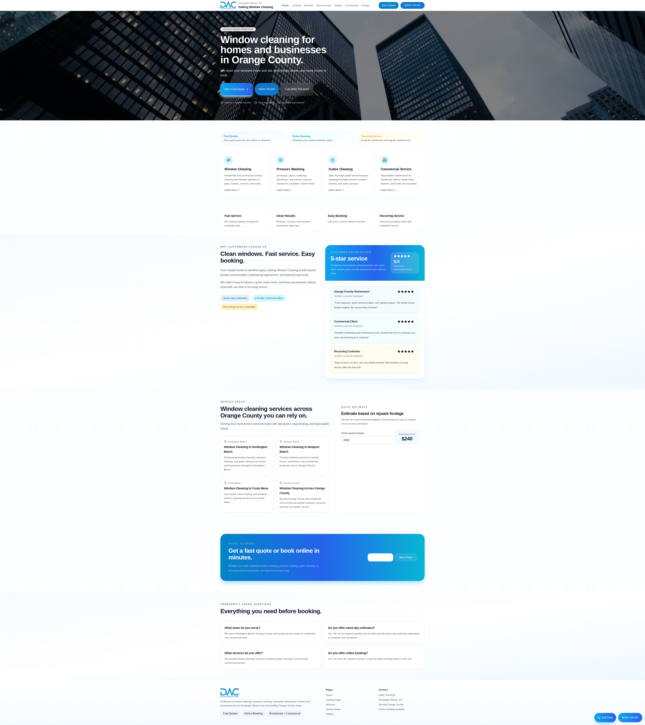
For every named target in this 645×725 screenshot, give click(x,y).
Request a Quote (380, 557)
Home (285, 5)
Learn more (230, 190)
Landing (296, 5)
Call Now (607, 717)
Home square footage (352, 433)
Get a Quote (388, 5)
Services (308, 5)
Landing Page (333, 699)
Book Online (412, 5)
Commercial (351, 5)
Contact (365, 5)
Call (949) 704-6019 (297, 89)
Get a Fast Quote (234, 89)
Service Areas (323, 5)
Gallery (338, 5)
